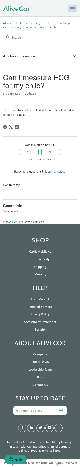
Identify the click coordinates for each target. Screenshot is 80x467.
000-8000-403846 (36, 450)
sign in (16, 222)
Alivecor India (13, 23)
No (50, 152)
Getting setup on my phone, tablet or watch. (36, 25)
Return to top (12, 185)
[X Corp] (11, 127)
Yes (29, 152)
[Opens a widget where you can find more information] (15, 460)
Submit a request (55, 171)
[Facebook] (5, 127)
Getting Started (41, 23)
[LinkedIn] (17, 127)
